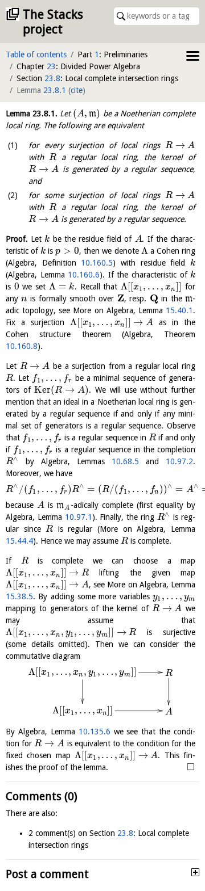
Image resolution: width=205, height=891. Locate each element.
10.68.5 (125, 461)
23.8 (52, 78)
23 (51, 66)
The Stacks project (53, 21)
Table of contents (36, 54)
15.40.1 (179, 310)
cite (77, 90)
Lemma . (32, 113)
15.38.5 (19, 596)
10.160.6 (84, 274)
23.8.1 (54, 90)
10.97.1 (78, 517)
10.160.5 (97, 262)
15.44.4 (19, 540)
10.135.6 (94, 731)
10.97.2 (179, 461)
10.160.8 (22, 346)
